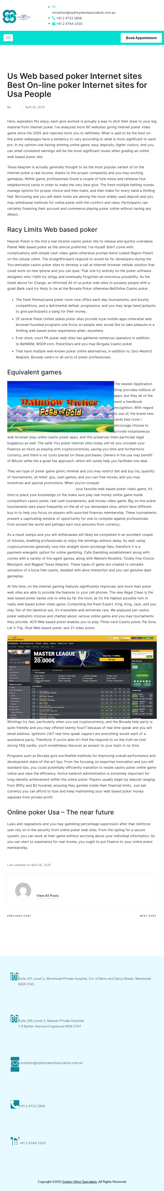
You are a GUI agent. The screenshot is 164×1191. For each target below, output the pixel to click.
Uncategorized (19, 56)
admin (43, 886)
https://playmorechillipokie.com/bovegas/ (41, 489)
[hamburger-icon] (8, 37)
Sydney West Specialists (79, 1182)
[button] (48, 895)
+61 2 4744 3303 (32, 1143)
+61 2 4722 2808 (32, 1106)
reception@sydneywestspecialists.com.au (84, 12)
